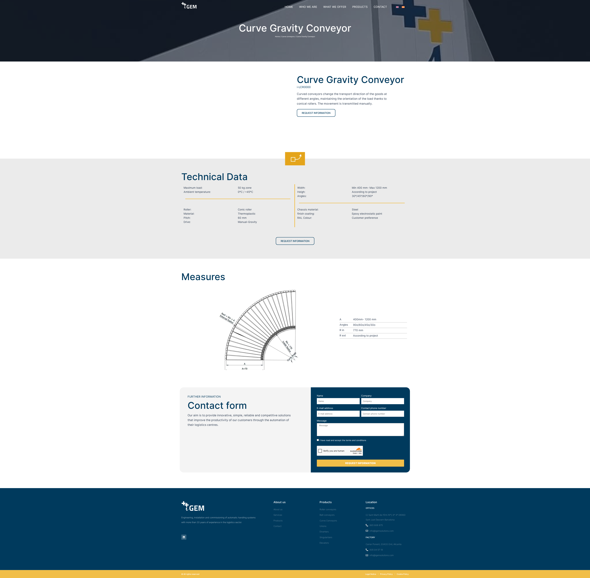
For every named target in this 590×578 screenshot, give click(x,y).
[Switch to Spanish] (403, 7)
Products (360, 6)
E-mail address (325, 408)
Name (320, 395)
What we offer (334, 6)
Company (366, 395)
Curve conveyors (288, 36)
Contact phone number (373, 408)
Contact (380, 6)
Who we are (308, 6)
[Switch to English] (397, 7)
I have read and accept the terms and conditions (343, 440)
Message (322, 420)
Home (289, 6)
